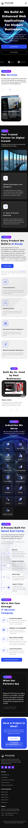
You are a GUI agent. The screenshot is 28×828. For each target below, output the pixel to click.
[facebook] (2, 767)
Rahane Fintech (4, 800)
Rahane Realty (4, 792)
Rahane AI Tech (4, 797)
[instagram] (6, 767)
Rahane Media (4, 794)
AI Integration (4, 777)
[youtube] (12, 767)
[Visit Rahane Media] (14, 388)
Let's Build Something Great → (11, 660)
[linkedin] (9, 767)
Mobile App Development (7, 785)
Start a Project (14, 47)
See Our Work (14, 52)
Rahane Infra (4, 802)
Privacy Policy (13, 822)
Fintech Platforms (5, 782)
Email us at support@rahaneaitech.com (12, 743)
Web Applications (5, 775)
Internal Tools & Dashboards (7, 780)
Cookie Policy (20, 822)
